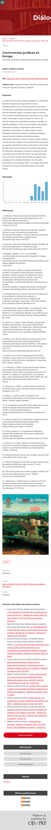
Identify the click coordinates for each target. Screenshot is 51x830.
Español (7, 782)
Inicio (4, 38)
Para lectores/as (25, 753)
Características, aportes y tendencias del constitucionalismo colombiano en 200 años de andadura (27, 689)
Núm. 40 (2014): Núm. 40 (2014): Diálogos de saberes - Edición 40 (25, 41)
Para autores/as (25, 759)
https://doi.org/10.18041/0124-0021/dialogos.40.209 (27, 78)
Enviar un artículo (25, 735)
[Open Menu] (2, 2)
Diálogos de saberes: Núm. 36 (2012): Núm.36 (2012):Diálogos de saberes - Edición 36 (27, 715)
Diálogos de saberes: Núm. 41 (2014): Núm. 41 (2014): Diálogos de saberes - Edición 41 (27, 618)
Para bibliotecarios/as (25, 764)
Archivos (12, 38)
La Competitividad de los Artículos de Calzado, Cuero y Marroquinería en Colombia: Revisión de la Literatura (27, 630)
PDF (7, 562)
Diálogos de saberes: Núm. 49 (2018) (28, 704)
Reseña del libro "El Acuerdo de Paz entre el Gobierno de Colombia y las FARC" (27, 701)
